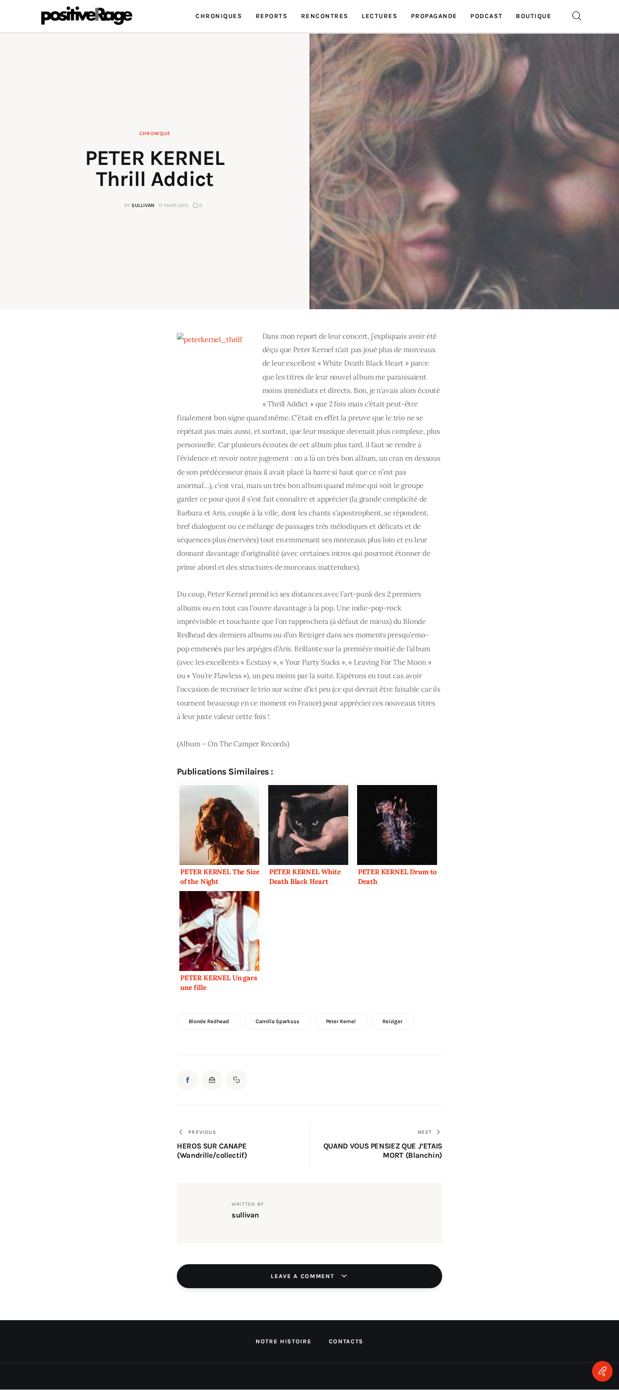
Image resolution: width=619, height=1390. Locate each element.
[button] (236, 1079)
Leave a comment (303, 1276)
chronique (154, 133)
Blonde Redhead (209, 1021)
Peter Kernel (341, 1021)
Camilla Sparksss (277, 1021)
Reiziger (392, 1021)
